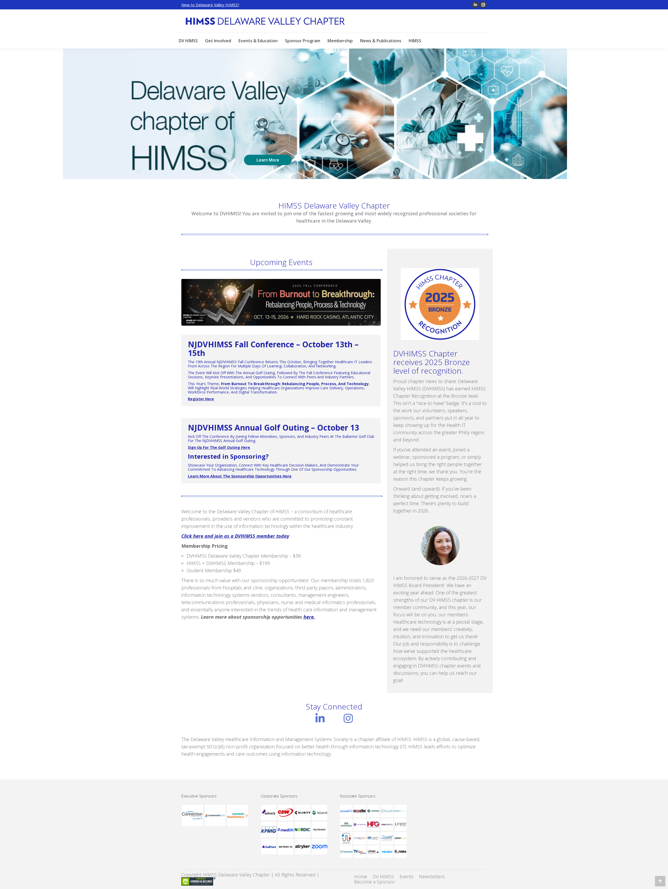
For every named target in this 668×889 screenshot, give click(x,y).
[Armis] (269, 812)
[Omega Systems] (360, 838)
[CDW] (285, 812)
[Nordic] (302, 829)
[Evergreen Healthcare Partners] (346, 825)
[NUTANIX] (319, 829)
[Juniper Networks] (401, 825)
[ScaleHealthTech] (215, 815)
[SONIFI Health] (401, 838)
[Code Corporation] (360, 811)
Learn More (268, 160)
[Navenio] (346, 838)
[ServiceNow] (285, 846)
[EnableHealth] (401, 811)
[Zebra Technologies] (401, 852)
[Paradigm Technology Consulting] (373, 838)
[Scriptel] (387, 838)
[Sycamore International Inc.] (346, 852)
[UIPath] (373, 852)
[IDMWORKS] (387, 825)
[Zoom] (319, 846)
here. (309, 617)
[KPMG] (269, 829)
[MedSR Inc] (285, 829)
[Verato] (387, 852)
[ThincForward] (360, 852)
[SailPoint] (269, 846)
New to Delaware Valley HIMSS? (210, 4)
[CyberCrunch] (373, 811)
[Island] (319, 812)
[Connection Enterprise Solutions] (192, 815)
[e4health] (387, 811)
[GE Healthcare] (360, 825)
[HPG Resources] (373, 825)
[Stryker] (302, 846)
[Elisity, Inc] (302, 812)
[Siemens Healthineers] (237, 815)
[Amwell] (346, 811)
